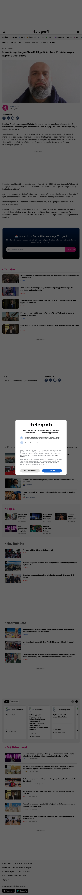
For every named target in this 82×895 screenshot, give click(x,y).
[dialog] (41, 447)
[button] (41, 447)
